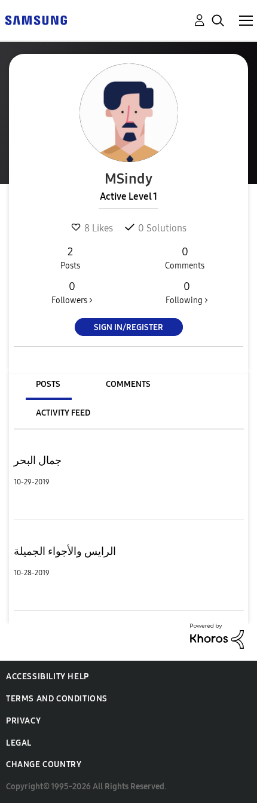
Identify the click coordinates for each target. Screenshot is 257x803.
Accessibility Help (47, 676)
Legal (19, 743)
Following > (187, 293)
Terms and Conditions (57, 699)
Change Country (43, 764)
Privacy (23, 721)
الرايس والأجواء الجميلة (65, 551)
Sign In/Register (128, 327)
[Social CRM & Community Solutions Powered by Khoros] (217, 635)
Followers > (72, 293)
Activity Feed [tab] (63, 413)
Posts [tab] (48, 384)
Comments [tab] (128, 384)
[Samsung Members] (36, 19)
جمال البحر (38, 460)
